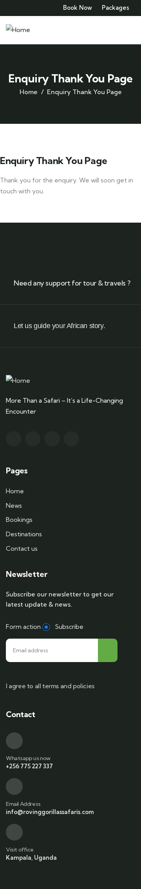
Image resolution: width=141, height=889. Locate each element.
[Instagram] (52, 438)
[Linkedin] (71, 438)
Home (29, 92)
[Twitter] (13, 438)
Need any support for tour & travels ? (72, 282)
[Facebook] (32, 438)
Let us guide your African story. (59, 326)
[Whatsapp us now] (14, 740)
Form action (23, 626)
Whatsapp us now (28, 758)
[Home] (18, 30)
